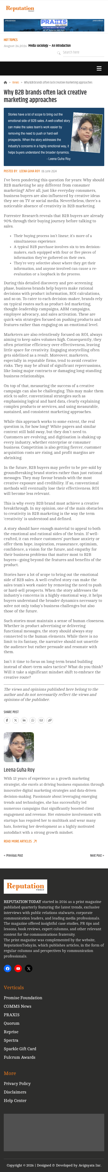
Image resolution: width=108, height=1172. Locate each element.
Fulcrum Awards (19, 1057)
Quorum (12, 1023)
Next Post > (97, 855)
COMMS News (17, 1006)
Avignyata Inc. (90, 1165)
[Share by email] (41, 720)
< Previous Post (13, 855)
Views (15, 82)
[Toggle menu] (99, 69)
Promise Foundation (23, 997)
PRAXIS (12, 1014)
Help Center (15, 1100)
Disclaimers (15, 1092)
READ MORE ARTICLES (18, 841)
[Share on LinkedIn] (24, 720)
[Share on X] (15, 720)
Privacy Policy (17, 1083)
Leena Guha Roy (29, 171)
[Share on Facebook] (7, 720)
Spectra (11, 1040)
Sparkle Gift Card (20, 1048)
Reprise (11, 1031)
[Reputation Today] (20, 8)
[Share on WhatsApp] (32, 720)
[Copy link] (49, 720)
